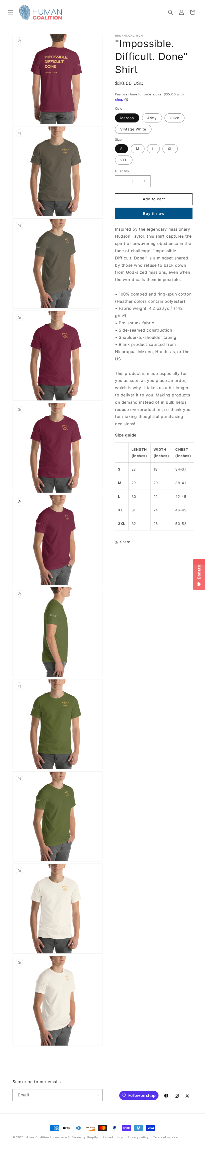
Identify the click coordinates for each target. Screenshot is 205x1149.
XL (170, 149)
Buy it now (153, 213)
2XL (123, 160)
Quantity (122, 171)
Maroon (127, 118)
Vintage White (133, 129)
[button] (10, 12)
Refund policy (113, 1137)
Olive (174, 118)
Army (152, 118)
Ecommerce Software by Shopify (74, 1137)
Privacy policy (138, 1137)
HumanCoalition (37, 1137)
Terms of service (165, 1137)
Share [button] (125, 542)
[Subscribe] (96, 1095)
